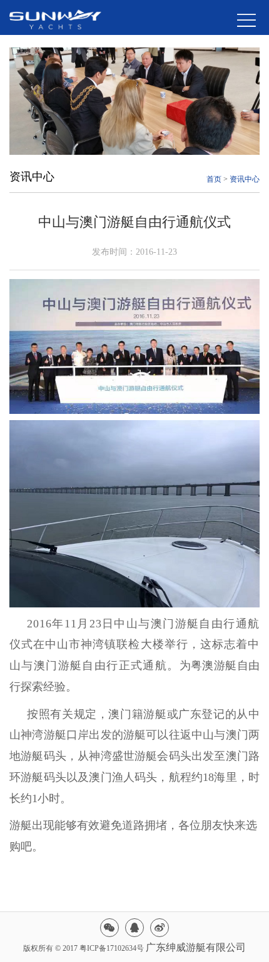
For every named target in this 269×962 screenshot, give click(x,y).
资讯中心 (245, 179)
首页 (213, 179)
